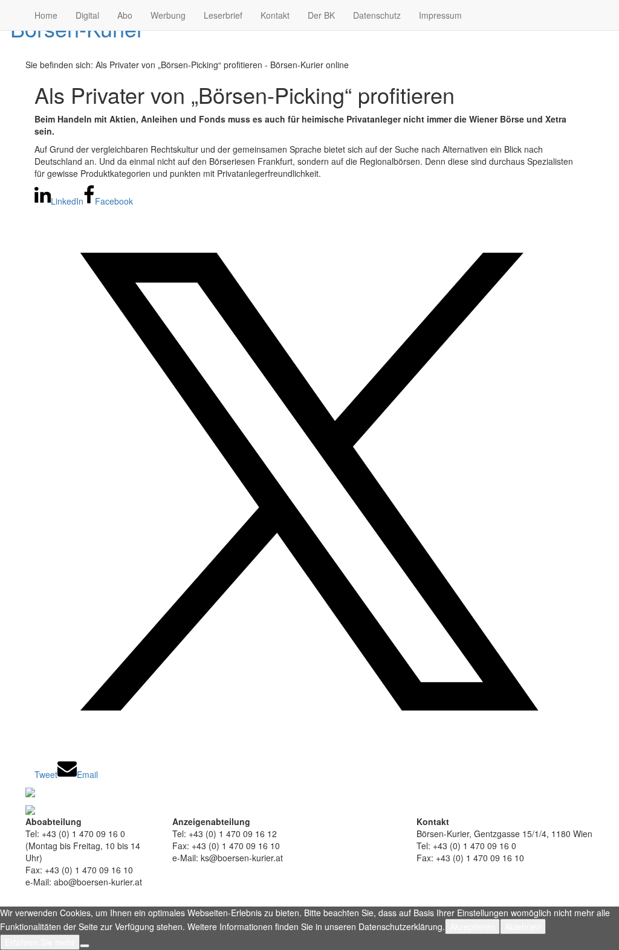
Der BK (321, 15)
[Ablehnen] (84, 946)
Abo (124, 15)
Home (45, 15)
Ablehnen (523, 926)
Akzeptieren (472, 926)
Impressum (440, 15)
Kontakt (275, 15)
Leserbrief (223, 15)
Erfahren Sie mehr (40, 942)
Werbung (168, 15)
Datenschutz (377, 15)
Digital (87, 15)
